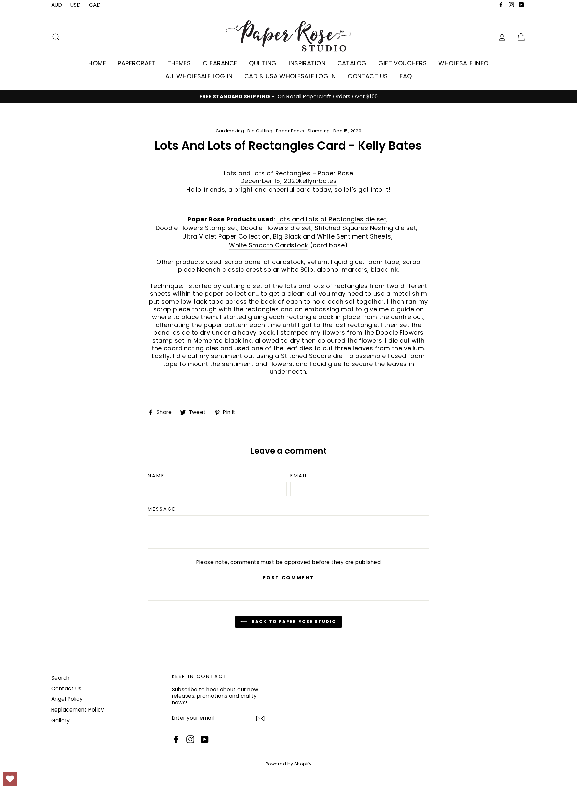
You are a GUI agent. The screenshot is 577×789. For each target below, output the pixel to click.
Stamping (319, 131)
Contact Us (66, 688)
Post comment (289, 577)
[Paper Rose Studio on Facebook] (176, 739)
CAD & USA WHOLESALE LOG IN (290, 76)
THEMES (179, 63)
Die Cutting (259, 131)
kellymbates (318, 181)
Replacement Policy (77, 709)
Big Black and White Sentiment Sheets (332, 236)
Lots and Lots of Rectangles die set (332, 219)
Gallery (60, 720)
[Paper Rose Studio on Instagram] (190, 739)
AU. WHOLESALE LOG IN (199, 76)
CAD (95, 4)
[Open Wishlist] (10, 779)
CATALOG (352, 63)
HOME (97, 63)
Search (60, 677)
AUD (56, 4)
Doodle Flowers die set (276, 228)
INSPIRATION (306, 63)
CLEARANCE (220, 63)
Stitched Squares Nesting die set (365, 228)
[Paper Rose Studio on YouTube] (205, 739)
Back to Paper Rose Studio (293, 621)
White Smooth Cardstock (268, 245)
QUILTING (263, 63)
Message (161, 509)
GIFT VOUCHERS (402, 63)
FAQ (406, 76)
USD (75, 4)
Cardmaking (230, 131)
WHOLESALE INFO (463, 63)
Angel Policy (67, 698)
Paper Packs (290, 131)
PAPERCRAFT (137, 63)
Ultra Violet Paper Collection (226, 236)
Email (299, 476)
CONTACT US (368, 76)
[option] (288, 96)
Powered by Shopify (288, 764)
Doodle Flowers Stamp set (196, 228)
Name (156, 476)
